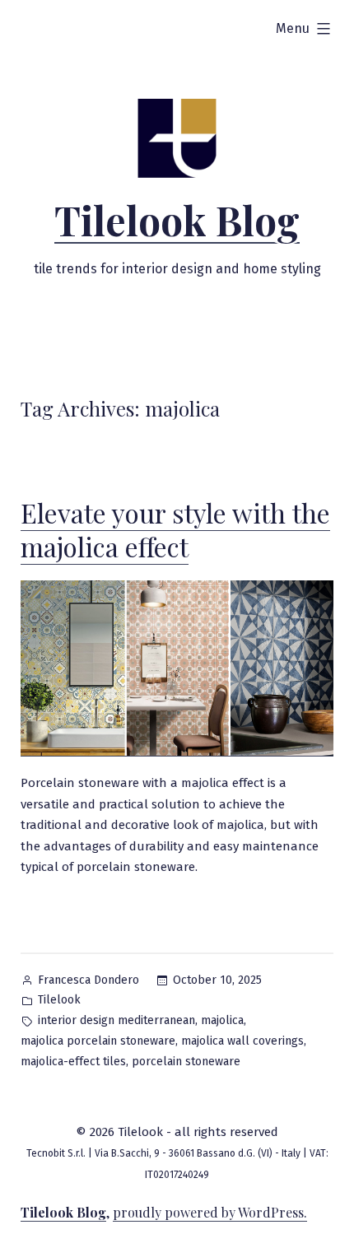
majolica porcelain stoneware (98, 1041)
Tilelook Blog (177, 219)
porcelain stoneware (186, 1062)
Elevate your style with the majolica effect (175, 530)
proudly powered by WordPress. (210, 1212)
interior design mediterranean (116, 1020)
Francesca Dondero (88, 980)
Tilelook (59, 1000)
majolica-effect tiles (73, 1062)
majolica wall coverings (242, 1041)
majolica (222, 1020)
